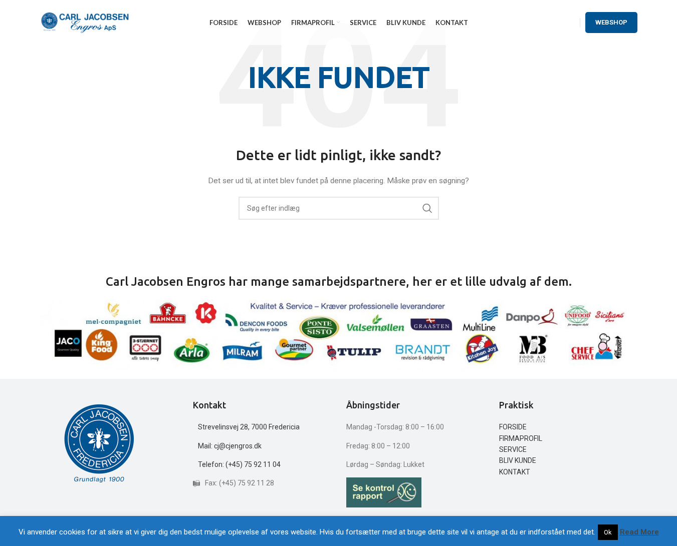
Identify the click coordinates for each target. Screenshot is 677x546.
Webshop (611, 22)
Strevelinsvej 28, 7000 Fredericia (249, 427)
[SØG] (427, 208)
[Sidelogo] (85, 22)
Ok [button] (608, 532)
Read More (639, 531)
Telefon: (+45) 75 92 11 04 (239, 464)
